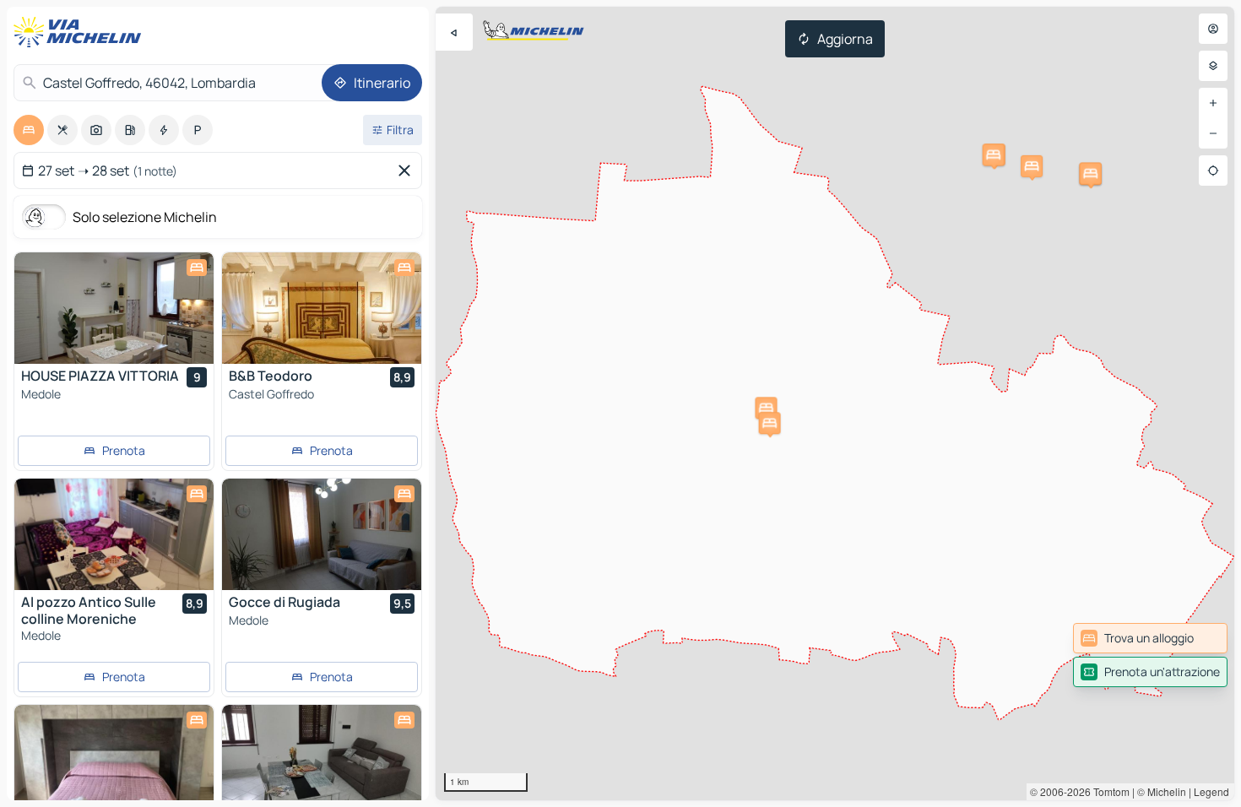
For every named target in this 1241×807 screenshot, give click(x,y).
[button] (766, 408)
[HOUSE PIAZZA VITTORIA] (114, 308)
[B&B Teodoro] (321, 308)
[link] (1150, 638)
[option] (29, 130)
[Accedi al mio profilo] (1213, 29)
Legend (1211, 791)
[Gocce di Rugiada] (321, 534)
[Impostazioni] (1213, 66)
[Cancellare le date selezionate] (407, 170)
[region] (835, 403)
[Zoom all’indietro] (1213, 133)
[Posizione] (1213, 170)
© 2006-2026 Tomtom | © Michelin (1108, 791)
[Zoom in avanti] (1213, 103)
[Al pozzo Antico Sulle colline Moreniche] (114, 534)
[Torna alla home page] (81, 32)
